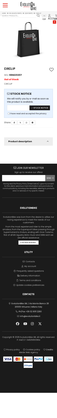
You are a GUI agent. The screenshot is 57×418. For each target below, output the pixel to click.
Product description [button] (20, 141)
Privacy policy (13, 349)
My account (30, 266)
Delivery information (30, 275)
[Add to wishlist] (51, 70)
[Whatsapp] (26, 123)
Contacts (30, 261)
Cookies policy (32, 349)
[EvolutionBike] (28, 6)
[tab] (28, 141)
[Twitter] (20, 123)
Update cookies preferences (30, 285)
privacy (42, 113)
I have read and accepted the (28, 113)
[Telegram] (32, 123)
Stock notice (40, 107)
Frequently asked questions (30, 271)
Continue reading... (28, 242)
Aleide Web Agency (28, 352)
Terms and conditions (30, 280)
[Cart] (53, 15)
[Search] (38, 15)
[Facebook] (14, 123)
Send (49, 178)
